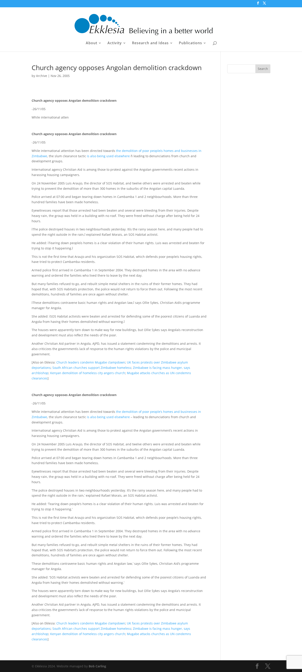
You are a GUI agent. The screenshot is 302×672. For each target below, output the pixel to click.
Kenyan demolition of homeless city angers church (87, 373)
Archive (41, 76)
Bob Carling (97, 666)
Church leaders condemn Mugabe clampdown (90, 362)
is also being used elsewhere (108, 156)
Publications (190, 43)
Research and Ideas (150, 43)
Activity (114, 43)
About (91, 43)
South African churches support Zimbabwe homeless (91, 368)
